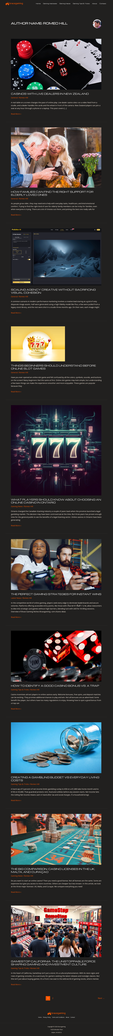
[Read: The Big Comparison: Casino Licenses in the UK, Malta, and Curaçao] (56, 839)
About (94, 3)
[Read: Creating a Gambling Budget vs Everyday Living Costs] (56, 747)
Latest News (16, 598)
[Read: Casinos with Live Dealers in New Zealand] (56, 64)
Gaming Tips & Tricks (81, 3)
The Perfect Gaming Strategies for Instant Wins (56, 594)
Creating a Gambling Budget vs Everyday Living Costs (55, 779)
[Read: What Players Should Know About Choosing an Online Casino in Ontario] (56, 450)
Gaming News (64, 3)
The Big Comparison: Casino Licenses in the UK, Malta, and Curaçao (53, 870)
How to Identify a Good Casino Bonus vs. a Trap (55, 685)
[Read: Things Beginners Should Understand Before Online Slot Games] (38, 343)
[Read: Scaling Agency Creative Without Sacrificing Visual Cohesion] (56, 257)
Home (38, 3)
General (14, 97)
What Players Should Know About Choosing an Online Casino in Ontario (56, 501)
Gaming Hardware (50, 3)
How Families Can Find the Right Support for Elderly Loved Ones (52, 193)
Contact (102, 3)
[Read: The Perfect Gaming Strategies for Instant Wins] (56, 564)
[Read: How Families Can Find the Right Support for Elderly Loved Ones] (56, 157)
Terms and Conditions (58, 1017)
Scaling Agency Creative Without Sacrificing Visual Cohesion (53, 291)
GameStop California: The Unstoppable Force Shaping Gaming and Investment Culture (53, 963)
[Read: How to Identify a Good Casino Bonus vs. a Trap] (56, 656)
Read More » (16, 113)
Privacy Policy (47, 1017)
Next (101, 998)
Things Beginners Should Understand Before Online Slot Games (53, 367)
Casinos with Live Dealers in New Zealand (50, 93)
